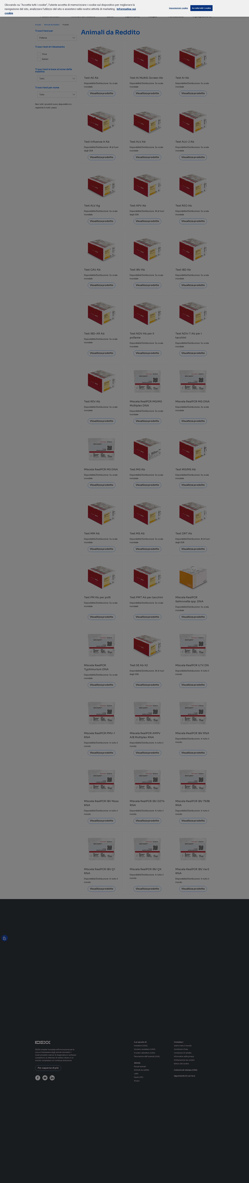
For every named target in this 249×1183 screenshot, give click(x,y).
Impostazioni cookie (178, 8)
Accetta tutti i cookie (201, 8)
